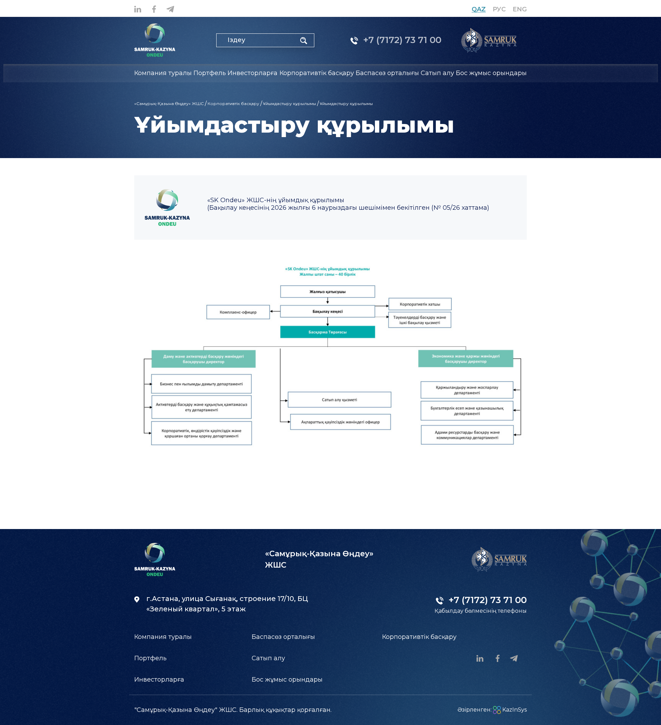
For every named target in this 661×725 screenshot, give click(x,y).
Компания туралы (163, 637)
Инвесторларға (159, 679)
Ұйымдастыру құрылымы (289, 103)
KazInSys (514, 709)
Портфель (150, 658)
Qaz (479, 9)
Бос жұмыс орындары (491, 73)
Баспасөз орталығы (283, 637)
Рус (499, 9)
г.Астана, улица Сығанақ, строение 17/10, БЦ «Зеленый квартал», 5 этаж (227, 603)
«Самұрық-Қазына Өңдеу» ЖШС (169, 103)
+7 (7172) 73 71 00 (401, 39)
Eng (520, 9)
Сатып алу (268, 658)
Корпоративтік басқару (233, 103)
